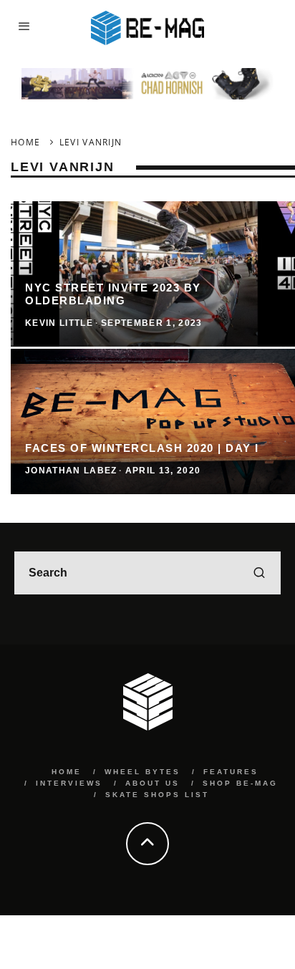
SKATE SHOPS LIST (157, 795)
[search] (259, 572)
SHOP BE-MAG (240, 783)
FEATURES (230, 772)
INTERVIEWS (69, 783)
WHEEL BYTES (142, 772)
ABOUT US (152, 783)
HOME (67, 772)
